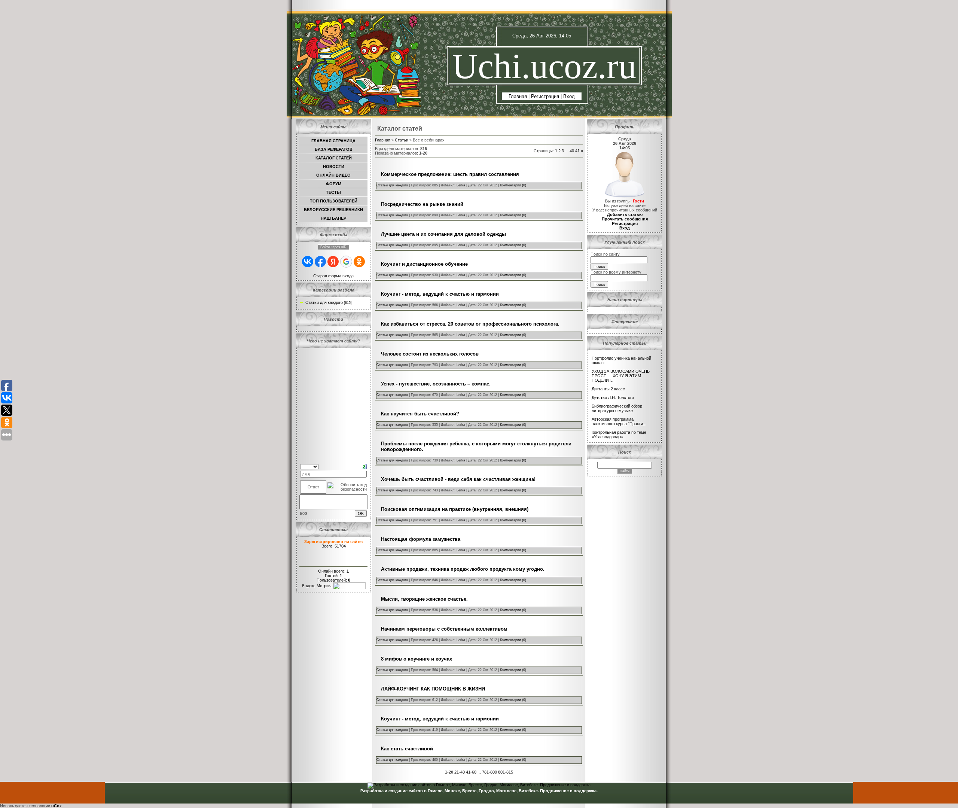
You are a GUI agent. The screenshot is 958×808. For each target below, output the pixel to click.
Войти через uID (333, 247)
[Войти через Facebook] (320, 261)
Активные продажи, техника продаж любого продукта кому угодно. (462, 569)
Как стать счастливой (407, 748)
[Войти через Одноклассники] (359, 261)
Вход (569, 96)
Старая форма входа (333, 276)
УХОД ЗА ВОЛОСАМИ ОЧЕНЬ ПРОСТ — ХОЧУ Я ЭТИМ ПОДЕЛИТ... (621, 375)
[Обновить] (364, 466)
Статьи (401, 140)
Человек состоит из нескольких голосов (430, 354)
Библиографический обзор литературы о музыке (617, 408)
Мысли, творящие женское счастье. (424, 599)
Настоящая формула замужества (420, 539)
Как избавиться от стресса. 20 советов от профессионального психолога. (470, 324)
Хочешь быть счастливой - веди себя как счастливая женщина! (458, 479)
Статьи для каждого (324, 302)
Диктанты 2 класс (608, 389)
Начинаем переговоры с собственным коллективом (444, 629)
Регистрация (545, 96)
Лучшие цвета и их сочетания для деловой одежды (443, 234)
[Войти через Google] (346, 262)
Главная (518, 96)
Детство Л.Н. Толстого (613, 397)
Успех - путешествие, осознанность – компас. (436, 384)
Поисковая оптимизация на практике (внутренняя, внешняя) (454, 509)
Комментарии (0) (513, 185)
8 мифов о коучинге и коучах (416, 659)
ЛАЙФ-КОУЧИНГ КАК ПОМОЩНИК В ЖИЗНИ (433, 689)
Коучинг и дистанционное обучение (424, 264)
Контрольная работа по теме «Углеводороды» (619, 434)
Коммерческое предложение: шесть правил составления (450, 174)
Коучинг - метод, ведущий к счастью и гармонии (440, 294)
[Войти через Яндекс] (333, 261)
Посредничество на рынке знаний (422, 204)
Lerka (461, 185)
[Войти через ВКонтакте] (307, 261)
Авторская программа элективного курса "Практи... (619, 421)
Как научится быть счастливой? (420, 414)
